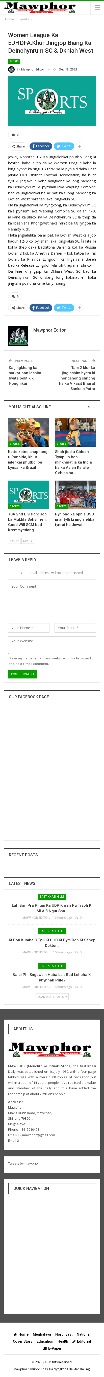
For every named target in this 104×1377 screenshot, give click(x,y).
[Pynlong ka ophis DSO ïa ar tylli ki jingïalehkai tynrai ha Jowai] (75, 495)
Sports (14, 61)
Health (63, 1341)
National (84, 1334)
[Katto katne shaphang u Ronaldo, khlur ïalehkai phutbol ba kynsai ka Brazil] (28, 432)
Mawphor (20, 1369)
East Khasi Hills (52, 896)
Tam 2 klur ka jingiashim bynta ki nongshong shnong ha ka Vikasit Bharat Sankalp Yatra (77, 378)
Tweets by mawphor (23, 1163)
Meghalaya (42, 1334)
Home (23, 1334)
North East (63, 1334)
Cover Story (22, 1341)
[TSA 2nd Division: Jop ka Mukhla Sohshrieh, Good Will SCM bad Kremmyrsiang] (28, 495)
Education (45, 1341)
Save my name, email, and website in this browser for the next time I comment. (52, 661)
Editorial (84, 1341)
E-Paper (55, 1348)
